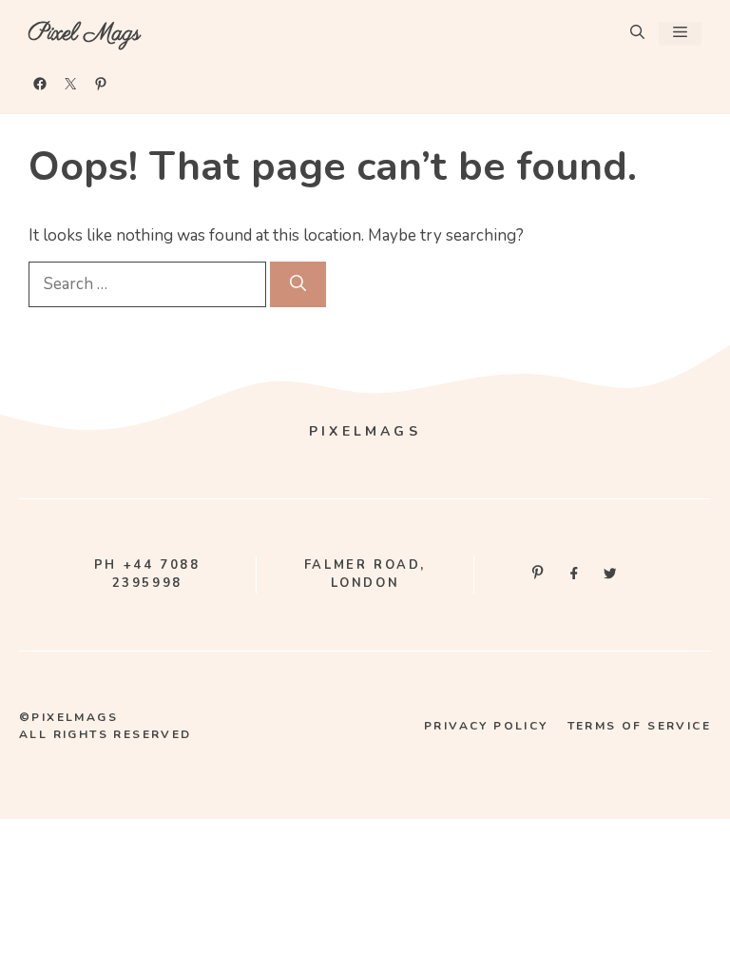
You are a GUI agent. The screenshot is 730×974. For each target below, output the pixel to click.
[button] (637, 34)
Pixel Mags (85, 33)
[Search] (298, 284)
